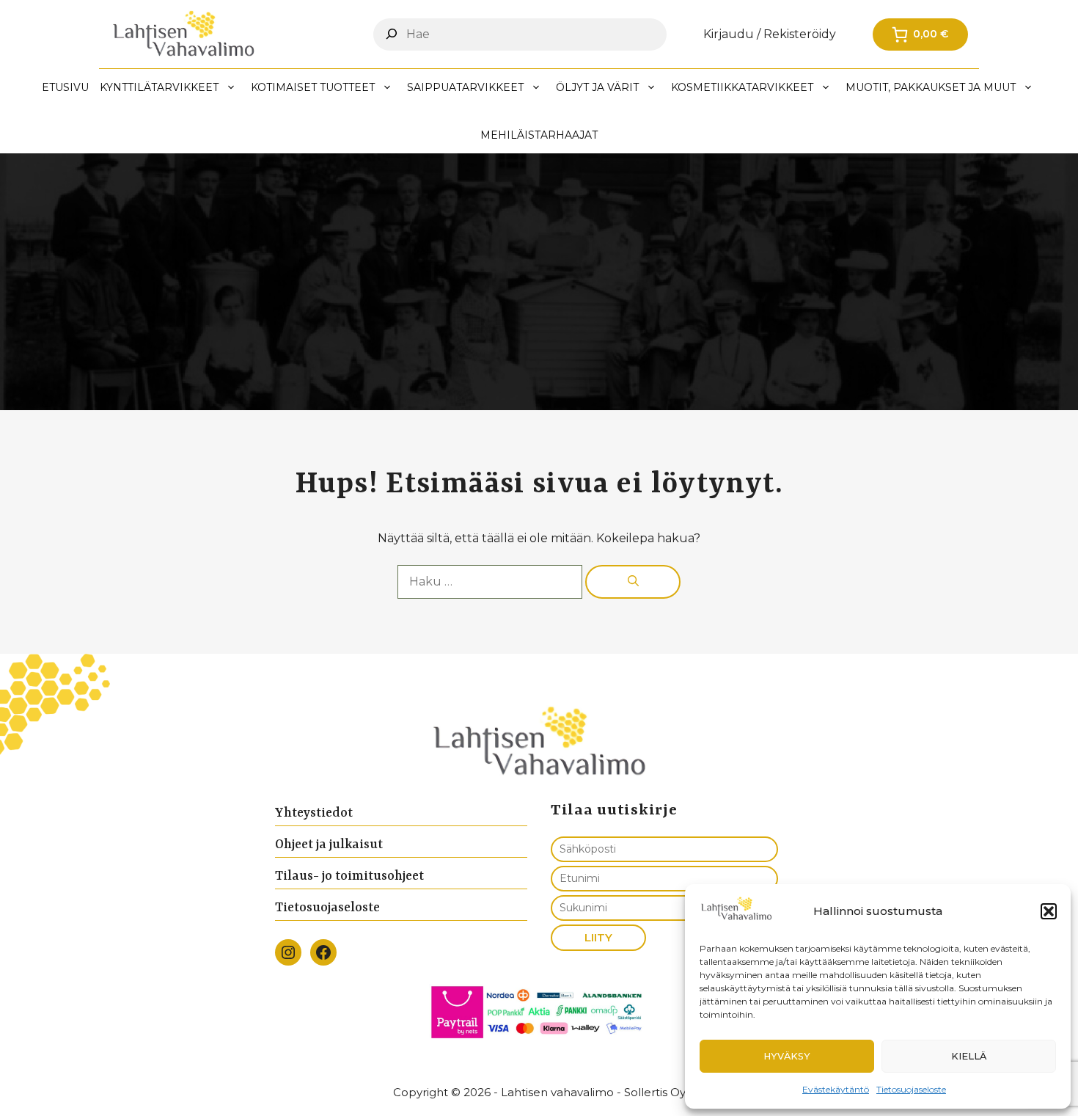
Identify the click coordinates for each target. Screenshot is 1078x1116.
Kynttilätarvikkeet (159, 87)
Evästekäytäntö (835, 1089)
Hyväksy (786, 1056)
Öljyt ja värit (597, 87)
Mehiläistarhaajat (539, 135)
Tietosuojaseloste (911, 1089)
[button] (1048, 911)
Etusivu (65, 87)
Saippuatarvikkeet (465, 87)
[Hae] (633, 582)
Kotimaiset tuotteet (313, 87)
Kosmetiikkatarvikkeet (742, 87)
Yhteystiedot (314, 813)
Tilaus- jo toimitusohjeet (349, 876)
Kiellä (968, 1056)
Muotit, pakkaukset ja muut (931, 87)
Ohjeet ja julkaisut (329, 844)
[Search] (391, 33)
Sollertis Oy (655, 1092)
